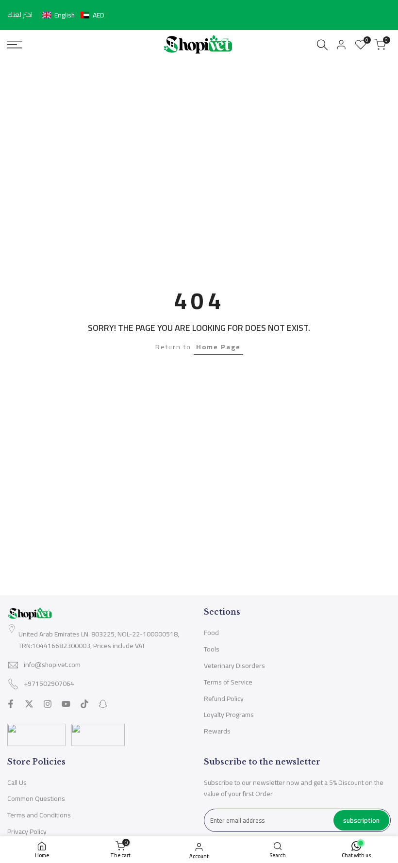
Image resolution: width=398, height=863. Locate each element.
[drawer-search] (322, 44)
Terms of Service (228, 682)
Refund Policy (224, 698)
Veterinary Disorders (234, 665)
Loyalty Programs (229, 714)
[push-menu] (14, 44)
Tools (211, 649)
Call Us (17, 782)
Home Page (218, 347)
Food (211, 632)
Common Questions (36, 798)
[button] (73, 15)
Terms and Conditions (39, 815)
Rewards (217, 731)
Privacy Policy (27, 831)
